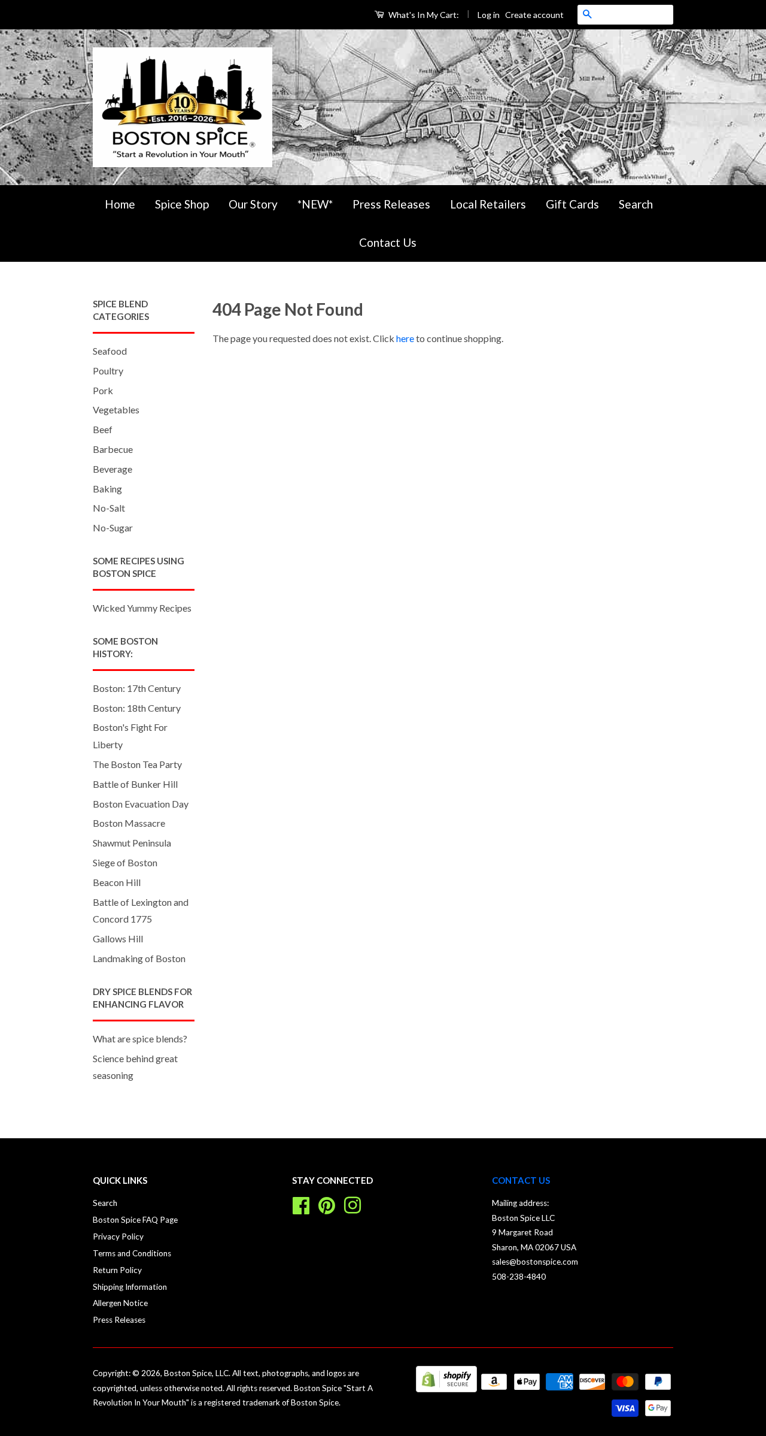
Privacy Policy (118, 1236)
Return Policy (117, 1270)
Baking (107, 488)
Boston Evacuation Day (141, 803)
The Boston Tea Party (137, 764)
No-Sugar (113, 527)
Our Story (253, 204)
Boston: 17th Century (137, 688)
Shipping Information (130, 1287)
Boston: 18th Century (137, 708)
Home (120, 204)
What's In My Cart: (423, 15)
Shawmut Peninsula (132, 842)
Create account (534, 15)
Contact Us (388, 242)
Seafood (110, 350)
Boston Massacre (129, 823)
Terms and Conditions (132, 1253)
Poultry (108, 370)
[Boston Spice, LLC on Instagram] (352, 1204)
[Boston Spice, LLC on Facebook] (301, 1204)
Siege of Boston (125, 862)
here (405, 338)
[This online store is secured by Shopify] (446, 1388)
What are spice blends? (140, 1038)
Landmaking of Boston (139, 958)
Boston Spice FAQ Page (135, 1220)
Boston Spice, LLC (196, 1373)
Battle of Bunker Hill (135, 784)
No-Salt (109, 507)
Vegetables (116, 409)
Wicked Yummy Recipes (142, 607)
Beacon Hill (117, 882)
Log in (489, 15)
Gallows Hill (118, 938)
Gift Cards (572, 204)
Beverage (112, 468)
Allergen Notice (120, 1303)
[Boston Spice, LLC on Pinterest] (327, 1204)
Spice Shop (182, 204)
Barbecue (113, 449)
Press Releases (391, 204)
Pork (103, 390)
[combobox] (635, 14)
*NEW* (315, 204)
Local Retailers (488, 204)
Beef (103, 429)
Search (636, 204)
